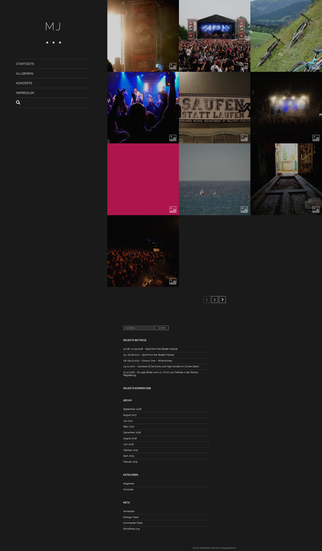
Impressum (25, 93)
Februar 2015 (130, 461)
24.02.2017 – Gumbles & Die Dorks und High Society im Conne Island (161, 366)
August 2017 (130, 415)
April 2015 (128, 456)
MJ (53, 26)
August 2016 (130, 438)
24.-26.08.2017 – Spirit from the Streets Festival (148, 354)
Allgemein (24, 73)
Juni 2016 (128, 444)
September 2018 (132, 409)
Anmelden (129, 511)
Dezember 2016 (132, 432)
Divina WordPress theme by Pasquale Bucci (214, 548)
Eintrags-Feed (130, 517)
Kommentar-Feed (132, 523)
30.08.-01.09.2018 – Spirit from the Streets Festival (150, 349)
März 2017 (128, 426)
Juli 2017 (128, 421)
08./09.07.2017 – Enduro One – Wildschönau (147, 360)
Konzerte (24, 83)
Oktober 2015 (130, 450)
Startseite (25, 64)
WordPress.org (131, 528)
